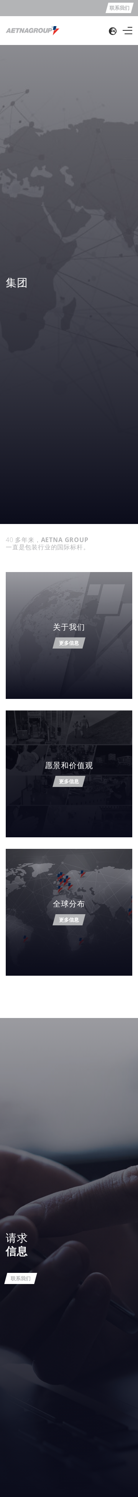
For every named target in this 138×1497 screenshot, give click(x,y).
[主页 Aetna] (32, 30)
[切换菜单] (127, 31)
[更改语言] (113, 30)
